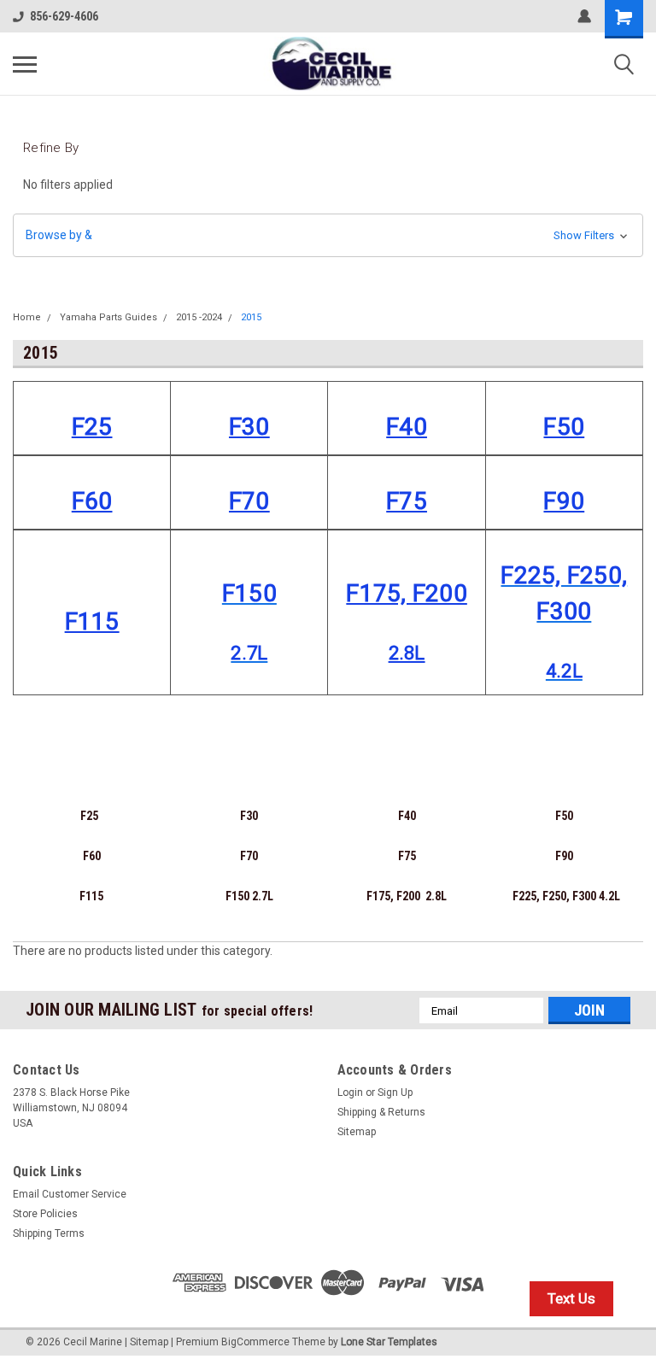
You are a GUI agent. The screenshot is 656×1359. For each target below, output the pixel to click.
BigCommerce (255, 1342)
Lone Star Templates (389, 1342)
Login (350, 1092)
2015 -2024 (199, 317)
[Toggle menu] (25, 64)
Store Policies (45, 1214)
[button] (328, 235)
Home (27, 317)
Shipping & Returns (381, 1112)
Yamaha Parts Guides (108, 317)
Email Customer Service (69, 1194)
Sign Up (395, 1092)
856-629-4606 (64, 16)
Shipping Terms (49, 1233)
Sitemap (356, 1132)
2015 (251, 317)
